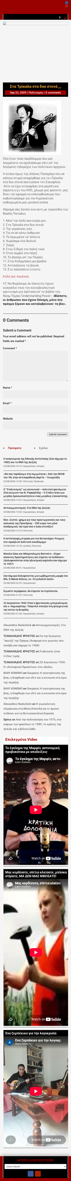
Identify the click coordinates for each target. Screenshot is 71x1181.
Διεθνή (27, 546)
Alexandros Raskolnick (17, 625)
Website (8, 418)
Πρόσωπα (39, 481)
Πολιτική (28, 481)
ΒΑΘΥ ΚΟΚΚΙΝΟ (12, 673)
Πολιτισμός (36, 92)
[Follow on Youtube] (66, 6)
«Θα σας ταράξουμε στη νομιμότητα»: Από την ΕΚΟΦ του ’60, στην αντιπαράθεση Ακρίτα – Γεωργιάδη (34, 476)
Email (7, 403)
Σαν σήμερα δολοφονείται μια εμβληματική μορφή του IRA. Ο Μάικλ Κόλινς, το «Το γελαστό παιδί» (35, 577)
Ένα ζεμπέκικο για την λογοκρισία (30, 1033)
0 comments (53, 92)
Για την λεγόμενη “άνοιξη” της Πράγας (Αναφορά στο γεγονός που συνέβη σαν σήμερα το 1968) (33, 640)
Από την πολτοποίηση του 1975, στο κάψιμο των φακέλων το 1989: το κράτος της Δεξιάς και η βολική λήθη (32, 724)
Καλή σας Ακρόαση (16, 276)
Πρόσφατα (14, 448)
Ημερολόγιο (29, 466)
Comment (10, 348)
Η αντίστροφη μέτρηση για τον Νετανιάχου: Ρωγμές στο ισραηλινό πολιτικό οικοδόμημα (33, 540)
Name (7, 387)
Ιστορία (40, 466)
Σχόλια (43, 448)
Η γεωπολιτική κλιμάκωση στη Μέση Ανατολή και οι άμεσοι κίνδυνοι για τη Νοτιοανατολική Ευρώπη (31, 708)
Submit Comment (58, 434)
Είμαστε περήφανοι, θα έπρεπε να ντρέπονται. (30, 591)
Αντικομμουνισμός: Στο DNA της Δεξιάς (26, 507)
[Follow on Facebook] (66, 2)
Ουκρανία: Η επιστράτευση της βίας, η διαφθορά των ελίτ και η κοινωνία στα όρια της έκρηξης (34, 677)
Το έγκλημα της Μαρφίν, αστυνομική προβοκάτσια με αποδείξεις (32, 750)
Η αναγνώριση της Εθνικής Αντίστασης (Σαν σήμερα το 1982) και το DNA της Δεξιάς (35, 460)
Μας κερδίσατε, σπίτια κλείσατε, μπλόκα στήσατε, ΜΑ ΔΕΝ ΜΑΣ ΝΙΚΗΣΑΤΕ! (36, 874)
